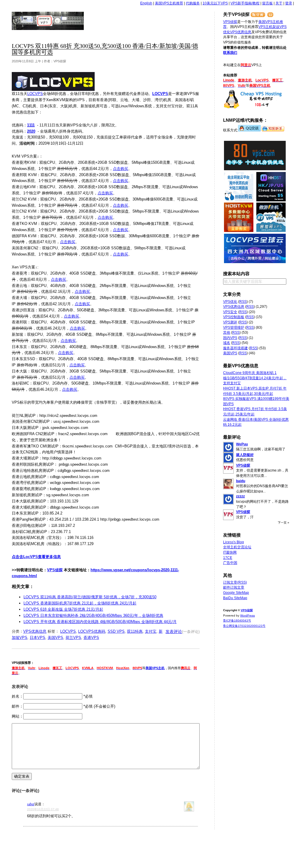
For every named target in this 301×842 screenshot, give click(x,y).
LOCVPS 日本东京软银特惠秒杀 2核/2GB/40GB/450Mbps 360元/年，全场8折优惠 (93, 615)
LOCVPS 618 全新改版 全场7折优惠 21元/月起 (63, 609)
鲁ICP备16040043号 (237, 620)
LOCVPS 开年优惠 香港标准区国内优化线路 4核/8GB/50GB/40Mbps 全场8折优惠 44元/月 (100, 621)
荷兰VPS (73, 637)
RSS (243, 302)
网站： (17, 716)
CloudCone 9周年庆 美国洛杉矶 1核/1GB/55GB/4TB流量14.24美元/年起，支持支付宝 (255, 378)
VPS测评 (230, 322)
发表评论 (173, 631)
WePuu (242, 444)
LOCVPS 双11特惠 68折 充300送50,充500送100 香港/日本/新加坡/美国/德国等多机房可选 (105, 49)
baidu (240, 481)
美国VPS (55, 637)
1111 (31, 125)
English (146, 3)
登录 (288, 3)
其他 (226, 332)
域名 (226, 343)
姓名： (17, 696)
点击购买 (120, 168)
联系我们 (230, 53)
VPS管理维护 (233, 327)
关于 (278, 3)
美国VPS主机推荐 (169, 3)
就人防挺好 (245, 455)
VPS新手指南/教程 (245, 3)
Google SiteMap (236, 593)
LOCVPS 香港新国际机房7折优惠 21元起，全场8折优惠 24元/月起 (80, 603)
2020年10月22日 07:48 (43, 809)
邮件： (17, 706)
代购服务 (193, 3)
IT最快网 (230, 552)
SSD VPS (116, 631)
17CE (227, 558)
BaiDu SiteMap (235, 598)
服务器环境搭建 (235, 348)
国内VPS (230, 338)
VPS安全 (230, 312)
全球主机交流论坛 (237, 547)
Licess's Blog (233, 542)
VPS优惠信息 (34, 631)
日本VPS (37, 637)
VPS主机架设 (269, 27)
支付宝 (150, 631)
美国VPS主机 (155, 668)
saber (30, 803)
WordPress (247, 615)
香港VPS (91, 637)
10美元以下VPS (215, 3)
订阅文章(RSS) (235, 582)
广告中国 (230, 563)
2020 (31, 131)
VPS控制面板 (233, 317)
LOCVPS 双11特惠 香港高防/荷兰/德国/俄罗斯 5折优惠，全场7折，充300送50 (90, 597)
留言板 (267, 3)
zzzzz (240, 496)
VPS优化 (230, 302)
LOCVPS (35, 93)
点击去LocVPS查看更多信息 (36, 556)
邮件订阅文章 (233, 587)
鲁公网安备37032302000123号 (244, 625)
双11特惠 (135, 631)
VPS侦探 (48, 21)
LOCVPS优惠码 (91, 631)
